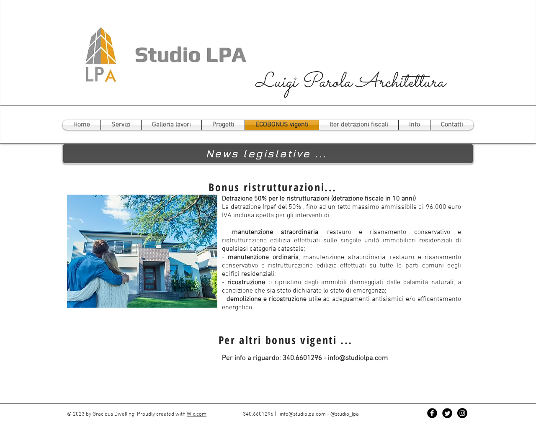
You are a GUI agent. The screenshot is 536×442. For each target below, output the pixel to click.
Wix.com (196, 414)
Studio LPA (188, 54)
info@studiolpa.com (358, 358)
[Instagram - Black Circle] (462, 413)
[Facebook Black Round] (432, 413)
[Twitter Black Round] (447, 413)
